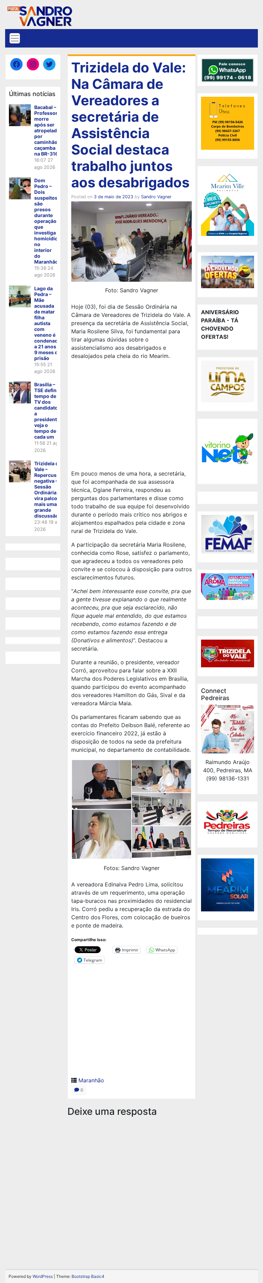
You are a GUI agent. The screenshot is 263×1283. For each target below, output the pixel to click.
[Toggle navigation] (14, 38)
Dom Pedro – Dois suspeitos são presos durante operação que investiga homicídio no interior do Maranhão (46, 221)
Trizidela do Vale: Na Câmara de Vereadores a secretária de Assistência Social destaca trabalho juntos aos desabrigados (130, 125)
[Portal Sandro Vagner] (39, 14)
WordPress (43, 1276)
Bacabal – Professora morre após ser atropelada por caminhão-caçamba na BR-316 (47, 130)
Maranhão (91, 1080)
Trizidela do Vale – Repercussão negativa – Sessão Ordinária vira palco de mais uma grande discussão (49, 489)
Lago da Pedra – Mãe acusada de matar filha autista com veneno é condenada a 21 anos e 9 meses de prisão (47, 323)
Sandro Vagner (156, 196)
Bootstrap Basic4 (88, 1276)
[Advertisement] (131, 415)
